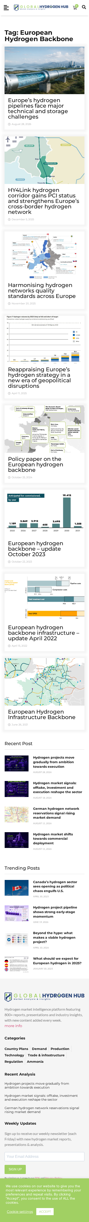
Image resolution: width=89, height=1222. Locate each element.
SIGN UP (15, 1169)
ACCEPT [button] (45, 1211)
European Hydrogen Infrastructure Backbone (42, 714)
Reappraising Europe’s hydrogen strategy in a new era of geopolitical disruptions (39, 377)
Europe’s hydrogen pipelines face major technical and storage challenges (38, 108)
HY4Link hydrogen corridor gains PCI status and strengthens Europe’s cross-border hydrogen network (43, 201)
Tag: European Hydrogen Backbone (39, 36)
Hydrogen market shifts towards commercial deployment (53, 838)
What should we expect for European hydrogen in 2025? (57, 960)
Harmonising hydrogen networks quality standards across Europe (42, 290)
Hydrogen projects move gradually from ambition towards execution (53, 761)
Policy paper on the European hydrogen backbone (35, 464)
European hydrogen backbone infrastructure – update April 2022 (43, 633)
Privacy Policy (53, 1178)
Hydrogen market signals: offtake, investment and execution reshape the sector (57, 787)
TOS (37, 1178)
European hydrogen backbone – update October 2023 (35, 549)
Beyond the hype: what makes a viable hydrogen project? (54, 937)
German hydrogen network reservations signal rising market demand (56, 813)
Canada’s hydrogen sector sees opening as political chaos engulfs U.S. (55, 886)
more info (13, 1026)
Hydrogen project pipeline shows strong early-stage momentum (55, 911)
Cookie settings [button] (20, 1212)
